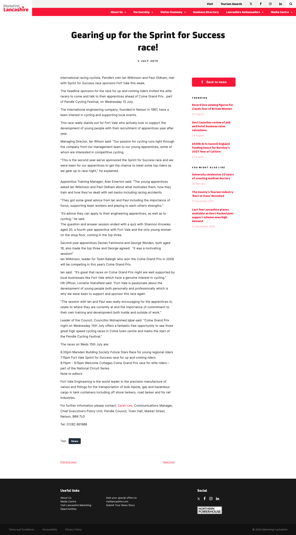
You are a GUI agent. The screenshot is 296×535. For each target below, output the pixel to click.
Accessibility (49, 529)
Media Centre (280, 12)
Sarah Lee (125, 405)
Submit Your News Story (120, 505)
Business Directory (206, 12)
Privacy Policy (73, 529)
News (74, 441)
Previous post (68, 462)
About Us (117, 12)
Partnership (142, 12)
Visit (210, 4)
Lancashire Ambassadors (243, 12)
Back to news (216, 82)
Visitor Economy (171, 12)
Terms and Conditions (21, 529)
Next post (169, 462)
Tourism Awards (231, 4)
